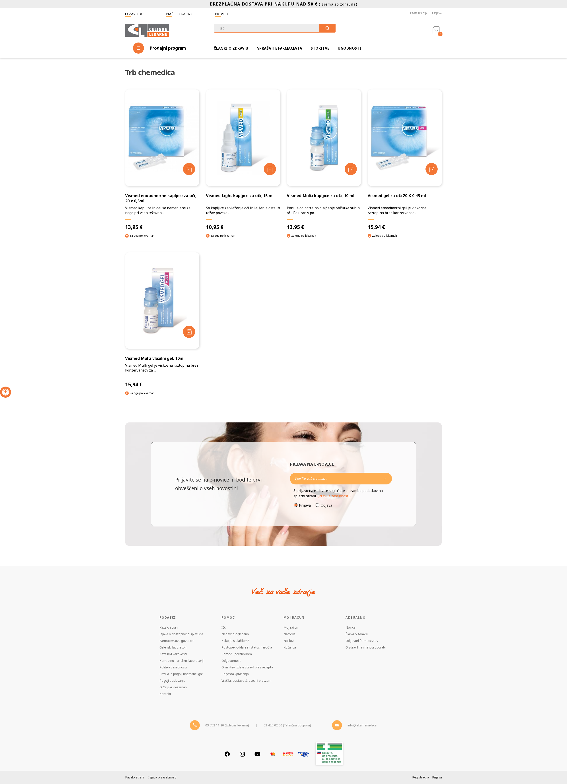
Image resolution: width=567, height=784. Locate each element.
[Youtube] (257, 754)
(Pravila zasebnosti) (334, 496)
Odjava (326, 505)
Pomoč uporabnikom (236, 654)
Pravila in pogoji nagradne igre (181, 674)
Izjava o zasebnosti (162, 777)
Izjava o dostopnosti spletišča (181, 634)
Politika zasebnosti (173, 667)
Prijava (437, 13)
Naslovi (289, 641)
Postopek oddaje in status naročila (246, 647)
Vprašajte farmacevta (279, 48)
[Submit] (327, 28)
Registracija (419, 13)
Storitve (320, 48)
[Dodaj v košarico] (189, 169)
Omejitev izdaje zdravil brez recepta (247, 667)
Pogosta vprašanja (235, 674)
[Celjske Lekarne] (147, 29)
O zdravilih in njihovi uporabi (366, 647)
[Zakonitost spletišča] (329, 754)
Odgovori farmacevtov (362, 641)
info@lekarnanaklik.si (362, 725)
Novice (222, 14)
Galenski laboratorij (173, 647)
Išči (223, 627)
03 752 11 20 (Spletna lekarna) (227, 725)
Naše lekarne (179, 14)
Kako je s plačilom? (235, 641)
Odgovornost (231, 660)
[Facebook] (227, 754)
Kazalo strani (168, 627)
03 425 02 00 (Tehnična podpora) (287, 725)
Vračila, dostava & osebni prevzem (246, 680)
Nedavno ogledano (235, 634)
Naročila (289, 634)
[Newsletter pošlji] (385, 478)
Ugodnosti (349, 48)
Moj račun (291, 627)
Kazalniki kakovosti (173, 654)
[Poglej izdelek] (162, 138)
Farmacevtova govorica (176, 641)
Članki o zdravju (231, 48)
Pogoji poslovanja (172, 680)
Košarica (290, 647)
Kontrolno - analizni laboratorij (181, 660)
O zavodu (134, 14)
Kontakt (165, 694)
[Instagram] (242, 754)
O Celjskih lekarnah (173, 687)
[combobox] (275, 28)
